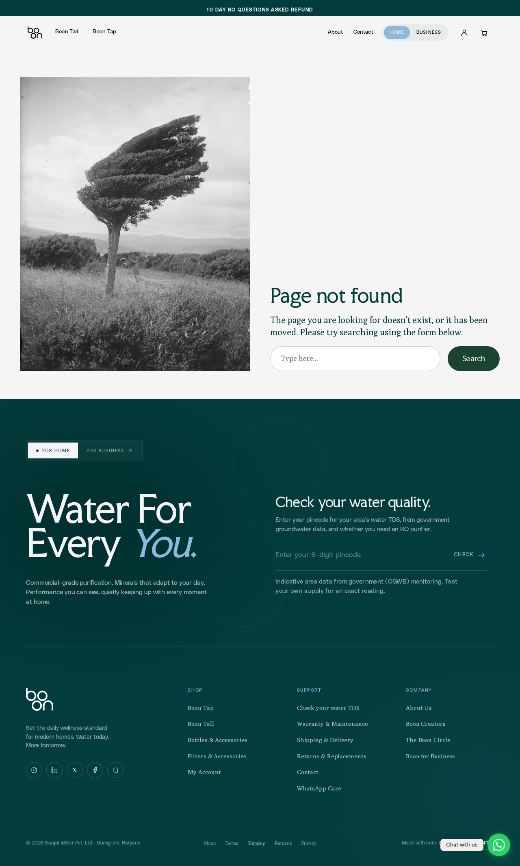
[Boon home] (39, 699)
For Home (56, 450)
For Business (105, 450)
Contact (363, 32)
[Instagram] (34, 770)
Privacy (308, 843)
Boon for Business (430, 756)
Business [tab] (428, 32)
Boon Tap (104, 32)
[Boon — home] (35, 32)
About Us (419, 707)
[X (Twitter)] (75, 770)
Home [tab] (397, 32)
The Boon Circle (428, 739)
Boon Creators (426, 723)
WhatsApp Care (319, 788)
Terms (232, 843)
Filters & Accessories (217, 756)
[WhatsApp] (115, 770)
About (335, 32)
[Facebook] (95, 770)
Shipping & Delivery (325, 739)
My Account (204, 771)
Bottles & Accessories (217, 739)
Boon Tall (66, 32)
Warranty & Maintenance (332, 723)
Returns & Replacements (331, 756)
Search (473, 358)
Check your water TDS (328, 707)
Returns (283, 843)
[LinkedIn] (54, 770)
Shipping (256, 843)
